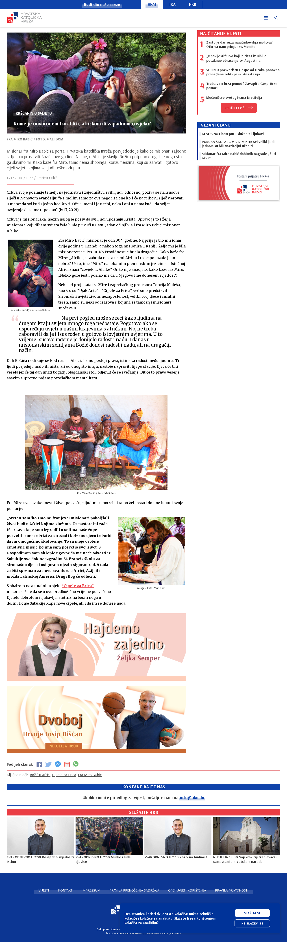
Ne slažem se (252, 923)
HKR (192, 4)
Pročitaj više (235, 108)
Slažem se (252, 913)
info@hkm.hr (192, 797)
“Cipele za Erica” (78, 586)
